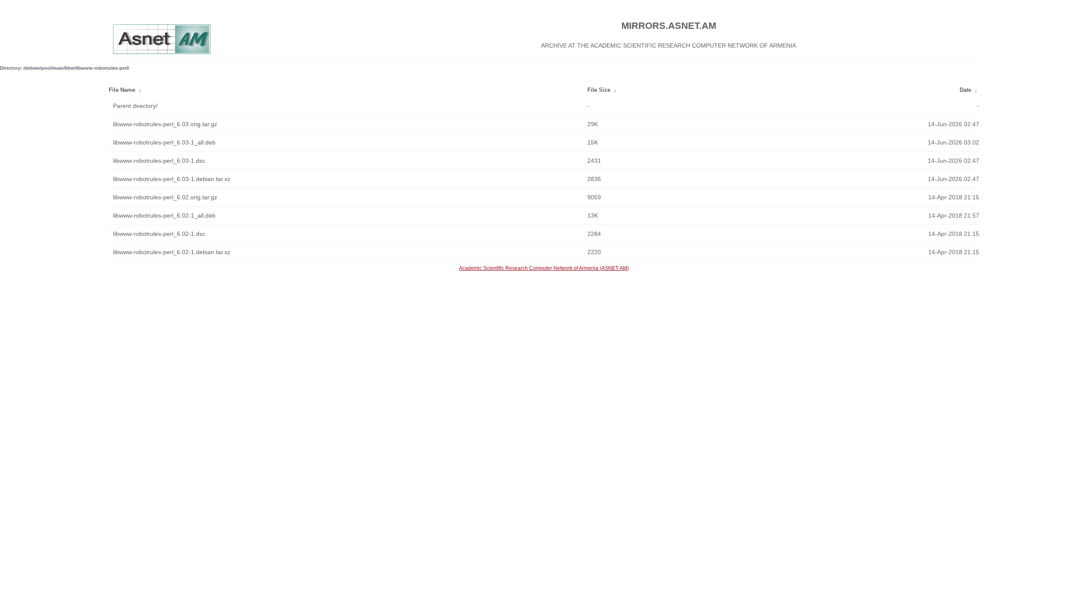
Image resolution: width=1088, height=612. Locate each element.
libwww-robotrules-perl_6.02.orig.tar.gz (165, 197)
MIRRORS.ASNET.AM (668, 25)
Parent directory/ (135, 105)
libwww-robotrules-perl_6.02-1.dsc (159, 233)
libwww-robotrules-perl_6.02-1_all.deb (164, 215)
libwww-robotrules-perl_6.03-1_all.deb (164, 142)
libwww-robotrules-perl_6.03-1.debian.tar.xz (171, 179)
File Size (598, 90)
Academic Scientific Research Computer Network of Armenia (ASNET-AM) (544, 268)
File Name (122, 90)
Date (965, 90)
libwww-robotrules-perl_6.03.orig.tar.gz (165, 124)
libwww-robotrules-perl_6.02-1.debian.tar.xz (171, 252)
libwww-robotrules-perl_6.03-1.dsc (159, 160)
